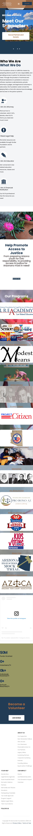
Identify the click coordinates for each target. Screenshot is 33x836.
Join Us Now (16, 718)
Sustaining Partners (23, 755)
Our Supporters (22, 736)
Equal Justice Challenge (25, 766)
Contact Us (26, 747)
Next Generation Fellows (25, 739)
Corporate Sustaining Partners (24, 759)
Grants (20, 774)
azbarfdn (15, 638)
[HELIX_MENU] (19, 4)
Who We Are (21, 742)
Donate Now (16, 279)
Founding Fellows (23, 763)
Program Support (6, 798)
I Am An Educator (7, 161)
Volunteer (20, 782)
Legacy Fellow (22, 752)
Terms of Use (26, 823)
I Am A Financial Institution (6, 189)
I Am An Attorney (7, 107)
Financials (20, 747)
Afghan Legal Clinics (7, 801)
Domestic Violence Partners (6, 783)
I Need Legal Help (7, 136)
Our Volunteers (22, 744)
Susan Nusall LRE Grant (7, 779)
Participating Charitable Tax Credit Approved (8, 794)
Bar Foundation (6, 638)
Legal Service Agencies (8, 777)
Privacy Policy (17, 823)
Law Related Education (24, 777)
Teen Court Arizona (7, 804)
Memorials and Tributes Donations (8, 789)
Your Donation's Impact (25, 779)
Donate (27, 3)
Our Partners (21, 750)
